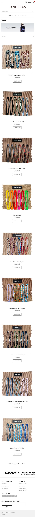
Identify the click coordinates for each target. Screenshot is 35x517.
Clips (15, 15)
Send (6, 507)
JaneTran (8, 512)
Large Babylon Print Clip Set (17, 308)
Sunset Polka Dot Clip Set (17, 261)
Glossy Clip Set (17, 215)
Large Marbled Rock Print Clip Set (17, 355)
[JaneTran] (17, 7)
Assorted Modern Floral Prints (17, 168)
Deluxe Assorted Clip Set (17, 448)
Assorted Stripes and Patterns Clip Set (17, 401)
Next (23, 463)
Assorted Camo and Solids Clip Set (17, 122)
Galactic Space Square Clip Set (17, 75)
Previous (11, 463)
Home (9, 15)
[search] (33, 11)
